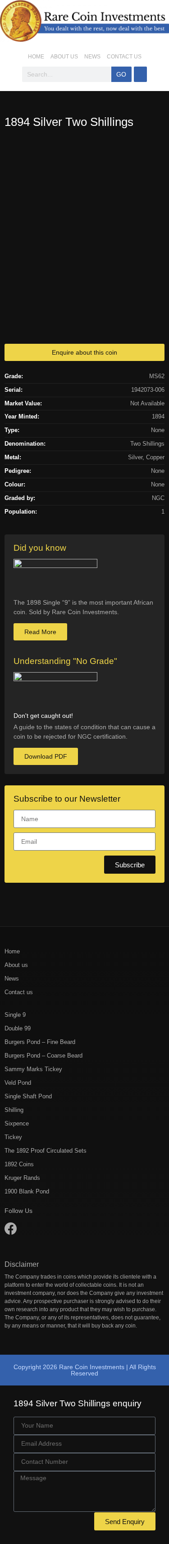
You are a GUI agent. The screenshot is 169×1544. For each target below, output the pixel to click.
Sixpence (17, 1123)
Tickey (13, 1137)
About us (64, 56)
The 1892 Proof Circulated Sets (46, 1150)
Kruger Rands (22, 1177)
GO (121, 74)
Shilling (14, 1109)
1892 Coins (19, 1164)
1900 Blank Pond (27, 1191)
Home (36, 56)
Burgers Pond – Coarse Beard (43, 1055)
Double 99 (18, 1028)
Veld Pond (18, 1082)
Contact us (124, 56)
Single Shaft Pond (28, 1096)
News (92, 56)
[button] (140, 74)
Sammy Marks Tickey (33, 1069)
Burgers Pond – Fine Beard (40, 1042)
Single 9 (15, 1014)
